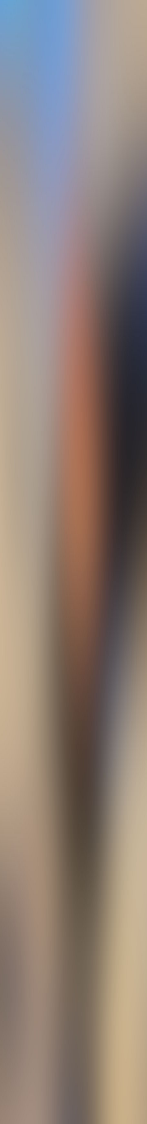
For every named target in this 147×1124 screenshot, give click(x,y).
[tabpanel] (73, 803)
